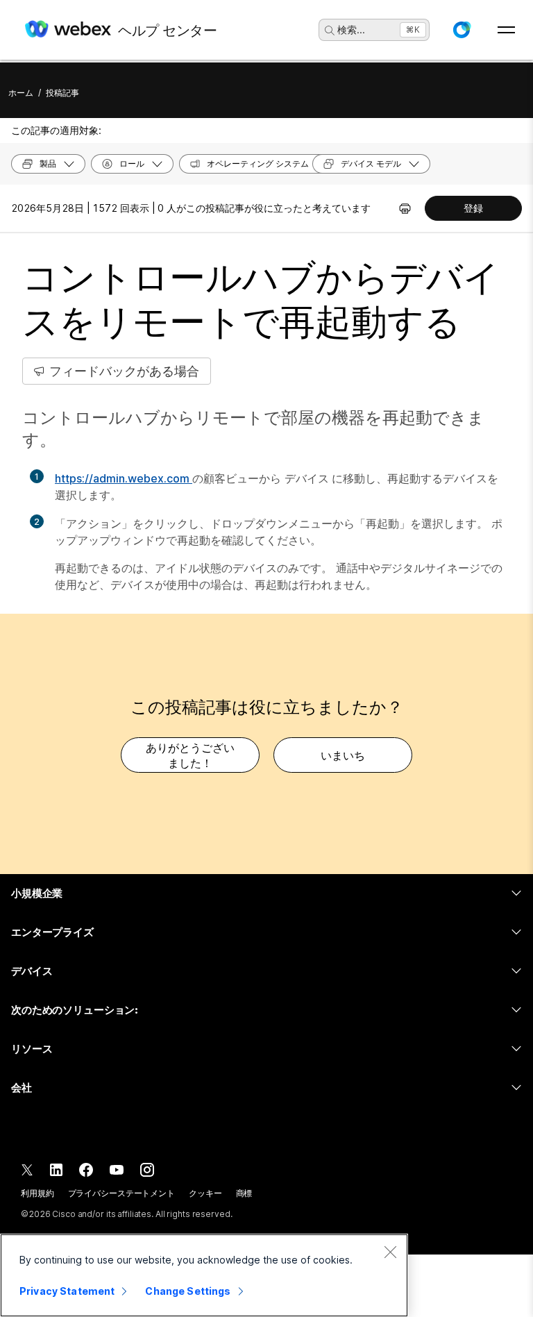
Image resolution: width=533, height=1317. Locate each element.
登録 (473, 208)
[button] (461, 30)
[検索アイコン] (330, 30)
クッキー (205, 1193)
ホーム (20, 92)
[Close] (390, 1252)
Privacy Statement (67, 1291)
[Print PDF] (405, 208)
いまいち (343, 755)
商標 (244, 1193)
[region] (204, 1275)
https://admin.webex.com (123, 478)
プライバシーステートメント (121, 1193)
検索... (351, 29)
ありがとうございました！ (190, 755)
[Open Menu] (506, 30)
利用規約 (37, 1193)
